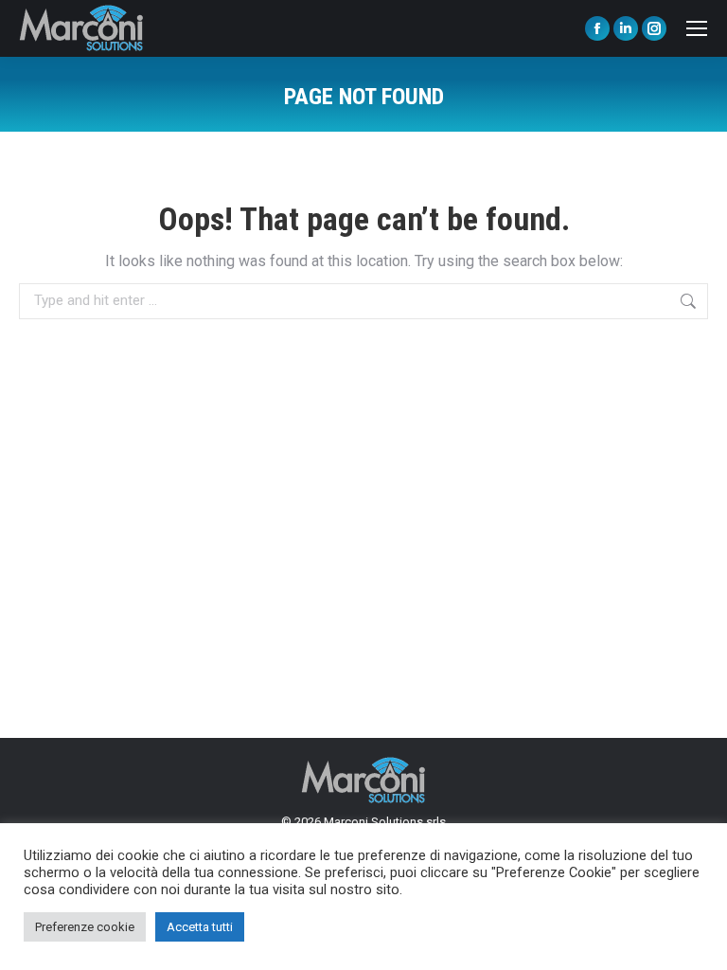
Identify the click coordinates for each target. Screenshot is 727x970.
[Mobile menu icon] (696, 28)
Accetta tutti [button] (200, 927)
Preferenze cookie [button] (84, 927)
